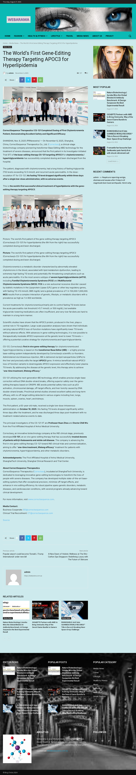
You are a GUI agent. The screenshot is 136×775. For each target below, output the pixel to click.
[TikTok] (108, 740)
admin (11, 73)
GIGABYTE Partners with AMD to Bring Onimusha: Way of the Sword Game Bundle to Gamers (45, 624)
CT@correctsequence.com (40, 513)
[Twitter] (28, 80)
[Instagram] (102, 740)
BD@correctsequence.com (35, 509)
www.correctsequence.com (41, 499)
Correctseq (54, 144)
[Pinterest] (34, 80)
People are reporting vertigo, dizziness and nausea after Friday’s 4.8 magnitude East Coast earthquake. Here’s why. (112, 180)
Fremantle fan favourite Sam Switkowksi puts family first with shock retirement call (119, 150)
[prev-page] (4, 638)
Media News (13, 43)
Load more (112, 161)
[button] (130, 36)
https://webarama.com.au (33, 576)
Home (5, 43)
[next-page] (8, 638)
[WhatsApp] (40, 80)
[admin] (4, 73)
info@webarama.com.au (57, 750)
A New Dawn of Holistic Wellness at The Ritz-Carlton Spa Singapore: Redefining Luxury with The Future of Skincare (68, 557)
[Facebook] (22, 80)
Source (6, 520)
